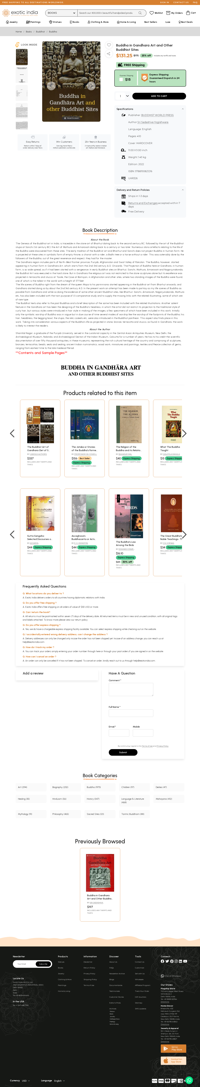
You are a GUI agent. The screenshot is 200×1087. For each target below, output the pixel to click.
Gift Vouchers (140, 997)
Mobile (136, 726)
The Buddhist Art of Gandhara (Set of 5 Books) (38, 450)
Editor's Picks (115, 1003)
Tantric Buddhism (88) (132, 814)
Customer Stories (116, 997)
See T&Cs (38, 148)
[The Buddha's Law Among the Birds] (129, 537)
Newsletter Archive (117, 973)
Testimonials (114, 991)
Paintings (62, 985)
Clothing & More (64, 979)
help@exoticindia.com (33, 642)
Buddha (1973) (94, 787)
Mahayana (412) (164, 798)
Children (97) (127, 787)
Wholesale (139, 979)
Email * (112, 726)
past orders (123, 651)
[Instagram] (176, 962)
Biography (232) (60, 787)
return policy (81, 619)
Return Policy (89, 968)
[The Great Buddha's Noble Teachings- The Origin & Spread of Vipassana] (173, 531)
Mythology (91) (25, 814)
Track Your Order (142, 991)
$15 (128, 79)
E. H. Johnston (81, 543)
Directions (165, 1002)
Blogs (111, 979)
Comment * (115, 680)
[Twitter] (167, 962)
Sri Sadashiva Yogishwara (152, 122)
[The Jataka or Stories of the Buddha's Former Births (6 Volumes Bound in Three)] (84, 442)
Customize (139, 968)
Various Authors (38, 454)
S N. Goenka (168, 543)
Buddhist (40, 31)
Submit (123, 752)
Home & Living (64, 991)
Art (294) (22, 787)
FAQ (195, 2)
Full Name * (114, 707)
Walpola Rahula (171, 454)
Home (19, 31)
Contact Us (139, 962)
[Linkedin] (180, 962)
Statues (61, 962)
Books (29, 31)
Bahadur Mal (125, 454)
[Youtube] (185, 962)
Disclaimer (88, 962)
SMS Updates (140, 1009)
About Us (113, 962)
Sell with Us (140, 973)
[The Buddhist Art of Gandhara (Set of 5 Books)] (40, 442)
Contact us (181, 2)
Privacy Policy (162, 746)
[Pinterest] (171, 962)
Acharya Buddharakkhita (35, 544)
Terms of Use (147, 746)
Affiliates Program (142, 985)
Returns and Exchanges (143, 203)
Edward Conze (126, 549)
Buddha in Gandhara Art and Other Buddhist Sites (100, 898)
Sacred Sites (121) (95, 814)
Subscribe (43, 964)
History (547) (93, 798)
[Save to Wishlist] (109, 46)
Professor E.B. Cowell (85, 454)
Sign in (164, 2)
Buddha (53, 31)
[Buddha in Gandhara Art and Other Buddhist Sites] (22, 57)
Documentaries (115, 985)
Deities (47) (161, 787)
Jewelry (61, 973)
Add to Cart (159, 96)
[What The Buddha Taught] (173, 442)
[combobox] (106, 13)
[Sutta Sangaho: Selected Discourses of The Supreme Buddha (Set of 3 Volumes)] (40, 531)
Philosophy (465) (60, 814)
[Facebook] (162, 962)
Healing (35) (24, 798)
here (98, 651)
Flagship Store (168, 989)
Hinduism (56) (59, 798)
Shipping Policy (90, 979)
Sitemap (138, 1003)
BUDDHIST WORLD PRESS (157, 115)
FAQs (111, 968)
